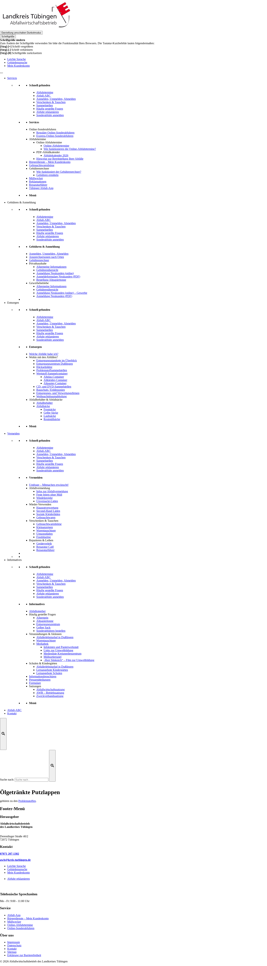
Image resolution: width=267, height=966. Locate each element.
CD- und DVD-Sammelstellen (53, 386)
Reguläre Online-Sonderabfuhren (55, 132)
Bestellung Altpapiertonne (51, 279)
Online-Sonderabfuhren (42, 129)
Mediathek (42, 643)
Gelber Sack (43, 627)
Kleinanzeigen (44, 527)
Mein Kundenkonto (18, 65)
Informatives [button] (14, 559)
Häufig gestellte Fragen (42, 614)
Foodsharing (43, 537)
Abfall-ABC (14, 710)
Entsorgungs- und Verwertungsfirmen (57, 393)
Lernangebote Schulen (49, 673)
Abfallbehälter (44, 402)
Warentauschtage (46, 530)
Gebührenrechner (39, 168)
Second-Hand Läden (48, 510)
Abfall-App (14, 915)
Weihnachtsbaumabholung (51, 396)
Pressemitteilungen (39, 679)
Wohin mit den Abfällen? (43, 357)
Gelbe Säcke (51, 412)
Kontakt (12, 713)
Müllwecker (36, 178)
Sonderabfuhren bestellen (50, 630)
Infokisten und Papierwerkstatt (61, 647)
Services (12, 78)
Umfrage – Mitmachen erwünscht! (48, 484)
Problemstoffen (27, 800)
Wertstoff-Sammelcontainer (52, 373)
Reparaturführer (38, 184)
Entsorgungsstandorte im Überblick (56, 360)
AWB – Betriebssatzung (50, 692)
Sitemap (12, 951)
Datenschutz (14, 945)
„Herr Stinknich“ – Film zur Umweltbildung (69, 660)
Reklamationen (37, 181)
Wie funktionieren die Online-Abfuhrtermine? (70, 148)
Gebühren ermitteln (47, 175)
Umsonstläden (44, 533)
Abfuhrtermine (37, 139)
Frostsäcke (50, 409)
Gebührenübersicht (47, 270)
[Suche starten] (52, 766)
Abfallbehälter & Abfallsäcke (45, 399)
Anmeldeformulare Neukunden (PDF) (58, 276)
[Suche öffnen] (3, 734)
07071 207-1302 (9, 853)
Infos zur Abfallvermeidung (52, 491)
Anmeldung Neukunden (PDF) (54, 296)
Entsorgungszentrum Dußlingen (54, 363)
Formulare (35, 682)
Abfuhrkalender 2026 (56, 155)
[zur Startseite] (36, 29)
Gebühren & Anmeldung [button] (21, 202)
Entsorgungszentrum (48, 624)
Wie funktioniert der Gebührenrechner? (58, 171)
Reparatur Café (45, 546)
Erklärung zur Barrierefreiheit (24, 955)
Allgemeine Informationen (51, 266)
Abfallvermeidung (39, 488)
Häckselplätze (44, 367)
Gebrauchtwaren (45, 517)
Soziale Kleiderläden (48, 514)
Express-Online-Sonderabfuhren (54, 135)
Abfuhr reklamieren (18, 878)
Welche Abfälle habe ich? (43, 353)
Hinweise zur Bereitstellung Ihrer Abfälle (59, 158)
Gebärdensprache (17, 62)
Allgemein (42, 617)
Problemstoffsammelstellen (51, 370)
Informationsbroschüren (42, 676)
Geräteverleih (44, 543)
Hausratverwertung (47, 507)
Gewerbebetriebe (39, 283)
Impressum (13, 942)
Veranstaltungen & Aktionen (45, 634)
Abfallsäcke (43, 406)
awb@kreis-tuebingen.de (15, 859)
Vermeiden (13, 433)
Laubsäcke (50, 415)
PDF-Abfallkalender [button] (48, 152)
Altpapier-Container (55, 383)
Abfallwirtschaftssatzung (50, 689)
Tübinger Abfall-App (41, 188)
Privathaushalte (37, 263)
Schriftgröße (7, 36)
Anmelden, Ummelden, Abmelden (48, 253)
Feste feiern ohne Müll (49, 494)
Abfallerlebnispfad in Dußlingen (54, 637)
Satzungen (35, 686)
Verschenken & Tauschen (43, 520)
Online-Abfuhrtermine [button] (49, 142)
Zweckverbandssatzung (49, 696)
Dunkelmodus (21, 32)
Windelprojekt (44, 497)
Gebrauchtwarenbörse (41, 165)
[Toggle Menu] (1, 72)
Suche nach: (7, 779)
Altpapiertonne (44, 620)
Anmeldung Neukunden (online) (55, 273)
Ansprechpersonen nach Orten (46, 256)
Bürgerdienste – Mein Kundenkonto (49, 162)
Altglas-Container (54, 376)
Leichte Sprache (16, 59)
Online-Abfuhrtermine (56, 145)
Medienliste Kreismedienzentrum (62, 653)
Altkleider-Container (55, 380)
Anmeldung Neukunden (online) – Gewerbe (61, 292)
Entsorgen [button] (13, 302)
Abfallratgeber (37, 611)
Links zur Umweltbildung (58, 650)
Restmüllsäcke (52, 419)
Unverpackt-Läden (47, 501)
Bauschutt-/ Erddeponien (50, 389)
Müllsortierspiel (52, 656)
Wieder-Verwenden (40, 504)
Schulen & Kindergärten (43, 663)
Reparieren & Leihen (41, 540)
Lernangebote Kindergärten (52, 669)
